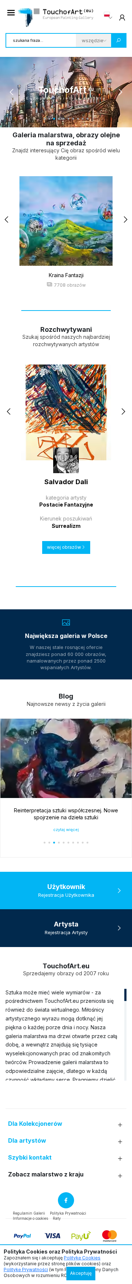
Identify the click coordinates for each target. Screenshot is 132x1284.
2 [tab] (49, 119)
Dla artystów (27, 1140)
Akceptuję (81, 1273)
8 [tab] (78, 119)
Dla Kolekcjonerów (35, 1123)
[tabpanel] (66, 92)
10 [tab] (87, 119)
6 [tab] (68, 119)
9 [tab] (83, 119)
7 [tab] (73, 119)
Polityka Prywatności (68, 1213)
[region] (66, 1034)
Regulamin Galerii (29, 1213)
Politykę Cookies (82, 1258)
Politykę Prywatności (26, 1269)
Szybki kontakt (30, 1157)
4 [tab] (59, 119)
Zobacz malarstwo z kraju (46, 1174)
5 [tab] (64, 119)
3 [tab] (54, 119)
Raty (57, 1218)
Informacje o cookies (30, 1218)
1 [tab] (44, 119)
